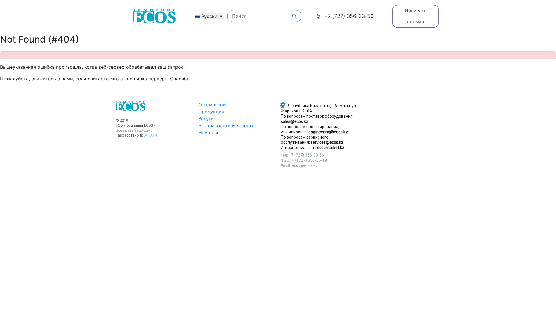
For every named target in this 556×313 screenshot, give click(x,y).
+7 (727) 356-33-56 (349, 16)
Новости (208, 132)
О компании (212, 105)
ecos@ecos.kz (305, 165)
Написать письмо (416, 16)
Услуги (206, 118)
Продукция (211, 111)
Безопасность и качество (227, 125)
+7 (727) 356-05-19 (309, 160)
